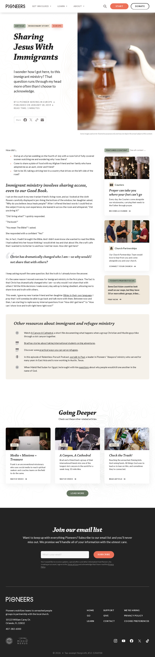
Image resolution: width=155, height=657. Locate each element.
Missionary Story (38, 26)
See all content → (138, 150)
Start (119, 6)
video (14, 445)
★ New (114, 174)
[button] (41, 6)
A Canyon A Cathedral (42, 332)
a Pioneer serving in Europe (34, 102)
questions (84, 367)
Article (19, 26)
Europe (57, 26)
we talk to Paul (77, 357)
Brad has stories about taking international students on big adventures (59, 343)
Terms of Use (73, 564)
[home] (15, 6)
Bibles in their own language (77, 295)
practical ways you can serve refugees (59, 350)
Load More (77, 493)
